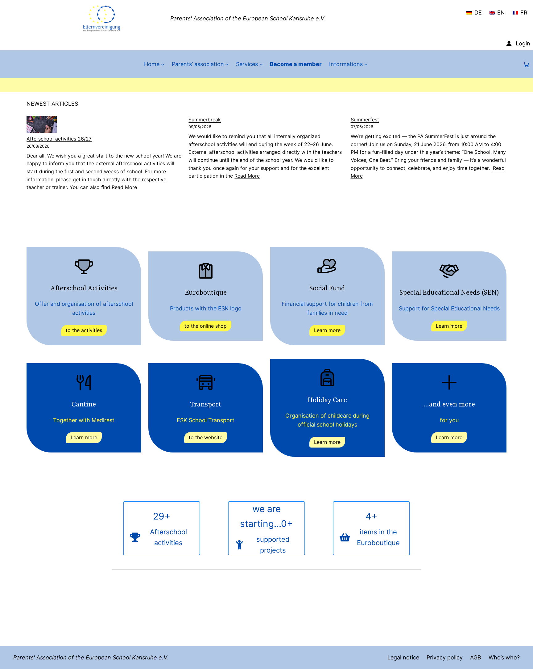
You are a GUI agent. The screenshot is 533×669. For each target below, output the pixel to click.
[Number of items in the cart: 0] (526, 64)
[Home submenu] (162, 64)
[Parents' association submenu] (227, 64)
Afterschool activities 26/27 (59, 139)
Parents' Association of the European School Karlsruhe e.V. (247, 18)
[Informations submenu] (366, 64)
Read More (124, 187)
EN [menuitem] (501, 12)
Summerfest (365, 119)
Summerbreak (204, 119)
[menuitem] (474, 9)
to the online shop (205, 326)
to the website (205, 437)
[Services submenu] (261, 64)
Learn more (327, 330)
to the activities (84, 330)
